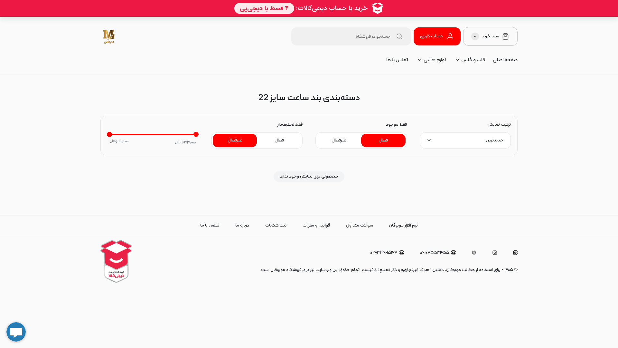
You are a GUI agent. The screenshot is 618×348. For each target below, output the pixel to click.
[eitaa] (515, 252)
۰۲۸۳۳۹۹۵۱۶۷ (383, 252)
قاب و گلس (473, 60)
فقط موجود (396, 124)
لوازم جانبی (435, 60)
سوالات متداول (359, 225)
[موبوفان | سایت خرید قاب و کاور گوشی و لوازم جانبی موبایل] (109, 36)
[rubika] (474, 252)
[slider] (109, 134)
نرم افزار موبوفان (403, 225)
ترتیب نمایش (499, 124)
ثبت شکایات (275, 225)
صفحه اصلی (505, 60)
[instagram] (494, 252)
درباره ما (242, 225)
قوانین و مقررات (316, 225)
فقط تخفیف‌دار (290, 124)
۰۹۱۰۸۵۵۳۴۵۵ (434, 252)
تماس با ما (397, 60)
